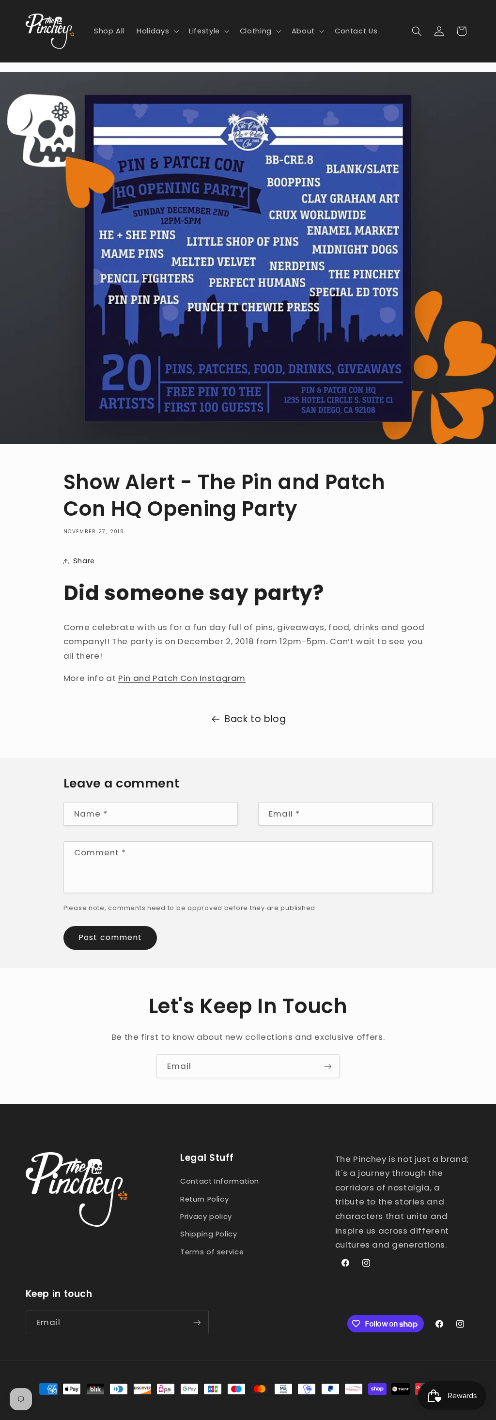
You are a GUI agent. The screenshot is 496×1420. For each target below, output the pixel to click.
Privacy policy (206, 1216)
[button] (157, 31)
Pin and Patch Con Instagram (182, 678)
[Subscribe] (328, 1066)
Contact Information (219, 1181)
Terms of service (212, 1252)
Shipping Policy (208, 1234)
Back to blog (255, 718)
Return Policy (204, 1199)
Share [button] (84, 561)
